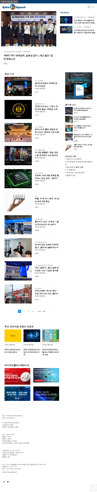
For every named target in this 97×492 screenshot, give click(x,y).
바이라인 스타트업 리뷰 (76, 173)
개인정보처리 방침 (7, 425)
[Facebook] (4, 482)
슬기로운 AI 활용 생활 (75, 167)
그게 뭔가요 (71, 170)
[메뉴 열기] (93, 6)
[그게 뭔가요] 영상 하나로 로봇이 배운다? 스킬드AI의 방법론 (84, 32)
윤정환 (76, 141)
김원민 (5, 63)
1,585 (39, 311)
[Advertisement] (78, 197)
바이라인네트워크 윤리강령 (10, 422)
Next (44, 311)
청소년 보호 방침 (24, 443)
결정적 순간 (71, 175)
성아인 (76, 121)
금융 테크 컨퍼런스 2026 (9, 1)
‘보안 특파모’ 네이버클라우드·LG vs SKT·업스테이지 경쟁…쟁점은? (85, 23)
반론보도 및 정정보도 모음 (10, 427)
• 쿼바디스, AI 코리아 (73, 159)
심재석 (76, 112)
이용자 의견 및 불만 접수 (9, 472)
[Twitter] (8, 482)
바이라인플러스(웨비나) (17, 365)
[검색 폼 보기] (89, 7)
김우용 (76, 130)
